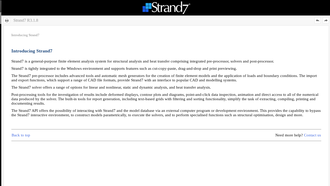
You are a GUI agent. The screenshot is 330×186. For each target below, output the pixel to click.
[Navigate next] (326, 20)
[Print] (7, 20)
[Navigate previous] (318, 20)
